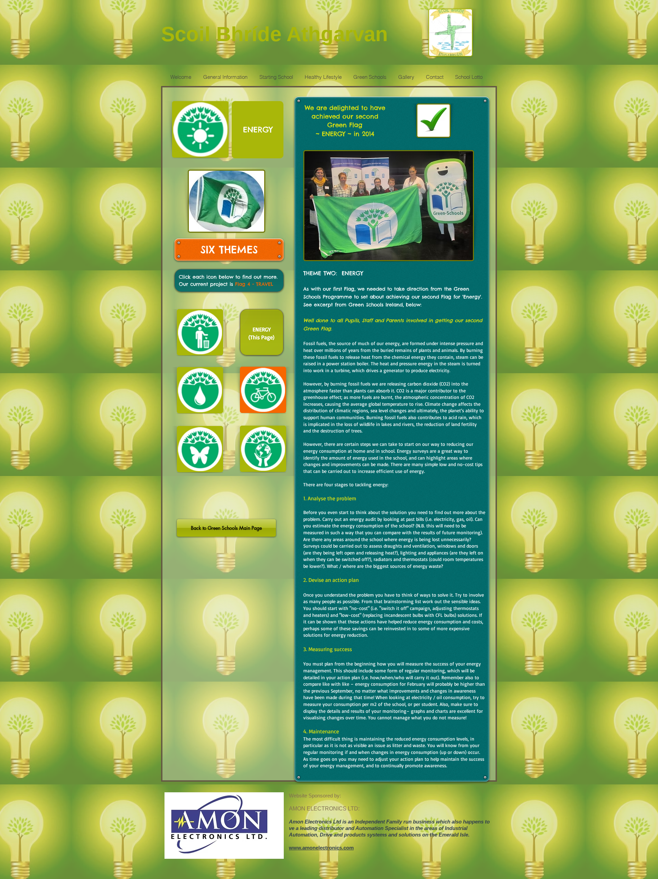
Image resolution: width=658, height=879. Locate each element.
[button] (257, 129)
